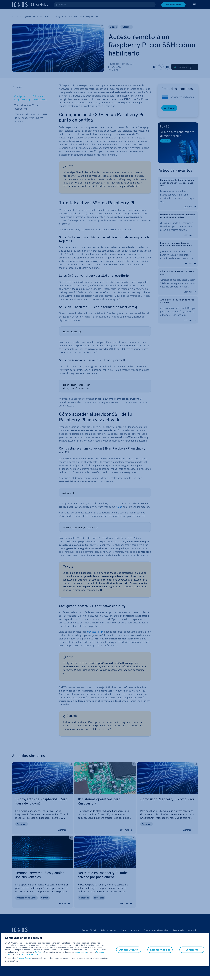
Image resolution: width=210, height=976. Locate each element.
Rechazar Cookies (160, 949)
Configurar (39, 952)
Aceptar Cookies (24, 958)
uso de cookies (81, 952)
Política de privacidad (30, 954)
